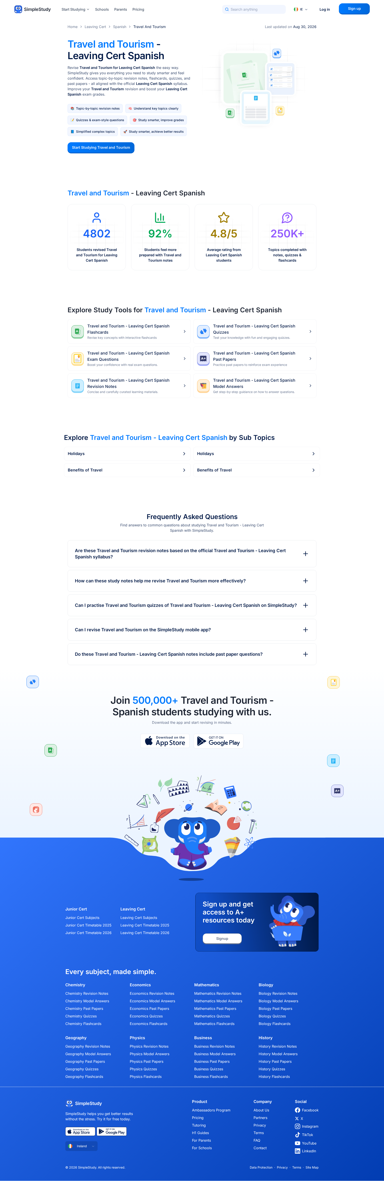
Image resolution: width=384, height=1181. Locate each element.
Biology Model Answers (278, 1001)
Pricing (138, 9)
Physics (137, 1038)
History (266, 1038)
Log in (325, 9)
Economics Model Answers (152, 1001)
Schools (102, 9)
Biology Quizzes (272, 1016)
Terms (259, 1133)
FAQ (257, 1140)
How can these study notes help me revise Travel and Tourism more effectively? (160, 580)
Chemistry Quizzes (81, 1016)
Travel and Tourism (149, 26)
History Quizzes (272, 1069)
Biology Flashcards (274, 1023)
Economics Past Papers (149, 1008)
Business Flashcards (211, 1076)
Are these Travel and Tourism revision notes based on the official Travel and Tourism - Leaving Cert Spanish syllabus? (180, 553)
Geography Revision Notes (87, 1046)
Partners (260, 1117)
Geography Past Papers (85, 1061)
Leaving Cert (95, 26)
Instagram (310, 1126)
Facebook (310, 1110)
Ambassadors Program (211, 1110)
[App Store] (165, 741)
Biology (266, 985)
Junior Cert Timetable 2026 (88, 932)
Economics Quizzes (146, 1016)
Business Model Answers (215, 1054)
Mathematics (206, 985)
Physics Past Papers (146, 1061)
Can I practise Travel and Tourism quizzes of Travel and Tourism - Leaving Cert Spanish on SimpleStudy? (186, 605)
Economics (140, 985)
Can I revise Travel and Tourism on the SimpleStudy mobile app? (143, 629)
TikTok (307, 1135)
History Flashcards (274, 1076)
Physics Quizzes (143, 1069)
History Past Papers (275, 1061)
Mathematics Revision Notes (217, 993)
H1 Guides (200, 1133)
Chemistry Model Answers (87, 1001)
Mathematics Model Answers (218, 1001)
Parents (120, 9)
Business (203, 1038)
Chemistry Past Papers (84, 1008)
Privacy (260, 1125)
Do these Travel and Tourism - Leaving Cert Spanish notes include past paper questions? (169, 654)
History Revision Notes (278, 1046)
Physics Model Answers (149, 1054)
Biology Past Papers (275, 1008)
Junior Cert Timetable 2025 (88, 925)
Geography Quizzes (81, 1069)
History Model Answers (278, 1054)
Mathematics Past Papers (215, 1008)
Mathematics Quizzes (212, 1016)
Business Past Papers (212, 1061)
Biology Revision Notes (278, 993)
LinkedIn (309, 1151)
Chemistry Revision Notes (86, 993)
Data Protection (261, 1167)
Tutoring (199, 1125)
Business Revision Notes (214, 1046)
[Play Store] (218, 741)
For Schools (202, 1148)
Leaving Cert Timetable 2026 (144, 932)
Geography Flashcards (84, 1076)
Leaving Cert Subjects (138, 917)
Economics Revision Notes (152, 993)
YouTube (309, 1143)
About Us (261, 1110)
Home (73, 26)
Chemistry (75, 985)
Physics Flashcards (146, 1076)
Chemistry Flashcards (83, 1023)
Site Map (312, 1167)
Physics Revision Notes (149, 1046)
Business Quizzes (208, 1069)
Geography (76, 1038)
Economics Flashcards (148, 1023)
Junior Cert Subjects (82, 917)
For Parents (201, 1140)
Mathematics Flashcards (214, 1023)
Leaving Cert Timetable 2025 (144, 925)
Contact (260, 1148)
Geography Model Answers (88, 1054)
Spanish (119, 26)
